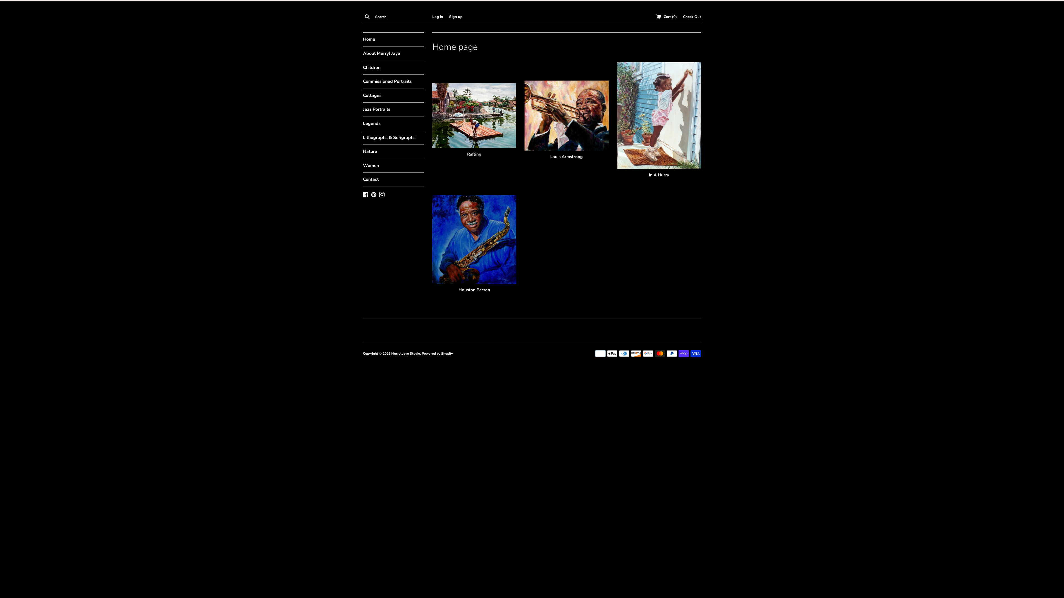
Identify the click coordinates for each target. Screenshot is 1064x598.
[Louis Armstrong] (566, 116)
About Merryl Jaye (381, 53)
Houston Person (474, 290)
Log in (437, 16)
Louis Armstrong (566, 156)
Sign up (455, 16)
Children (371, 68)
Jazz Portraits (376, 109)
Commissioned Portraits (387, 81)
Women (371, 166)
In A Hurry (659, 175)
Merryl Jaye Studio (405, 353)
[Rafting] (474, 115)
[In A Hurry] (659, 115)
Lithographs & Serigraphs (389, 138)
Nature (370, 151)
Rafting (474, 154)
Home (369, 39)
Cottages (372, 95)
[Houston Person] (474, 239)
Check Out (692, 16)
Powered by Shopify (437, 353)
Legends (372, 123)
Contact (371, 179)
